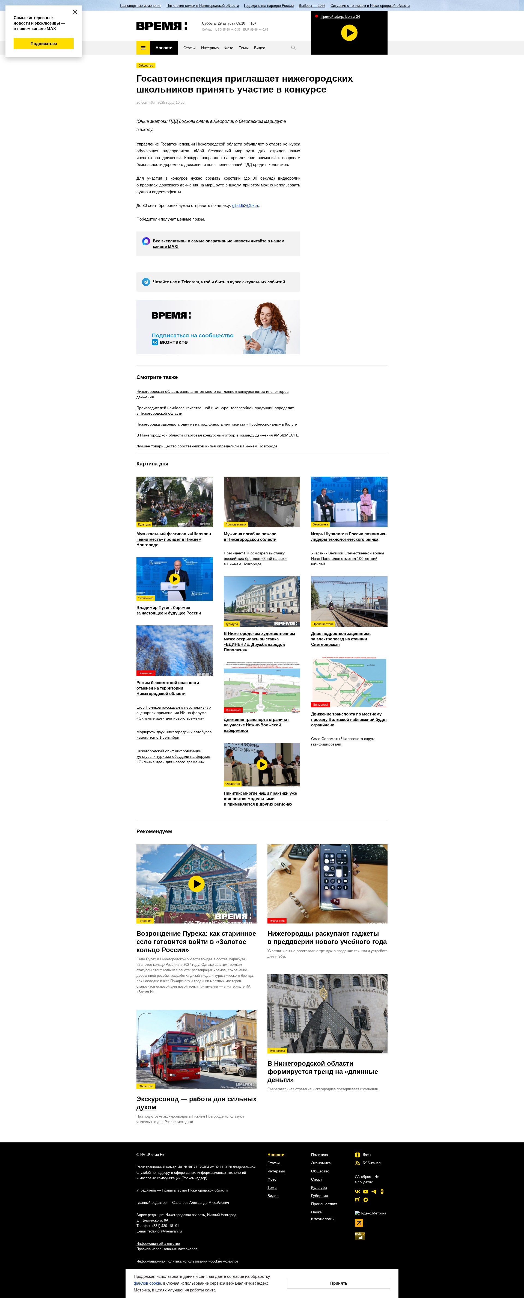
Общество (146, 65)
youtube (365, 1191)
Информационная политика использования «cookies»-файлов (187, 1261)
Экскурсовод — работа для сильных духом (196, 1098)
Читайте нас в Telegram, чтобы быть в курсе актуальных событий (219, 282)
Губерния (319, 1195)
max (365, 1199)
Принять (338, 1283)
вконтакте (357, 1191)
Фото (271, 1179)
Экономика (321, 1163)
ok (382, 1191)
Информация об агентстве (158, 1243)
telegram (374, 1191)
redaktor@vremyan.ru (165, 1231)
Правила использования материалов (166, 1249)
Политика (319, 1155)
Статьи (273, 1163)
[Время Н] (161, 26)
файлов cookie (147, 1283)
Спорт (316, 1179)
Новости (275, 1154)
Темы (272, 1187)
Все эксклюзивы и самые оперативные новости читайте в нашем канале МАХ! (218, 244)
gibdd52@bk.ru (245, 205)
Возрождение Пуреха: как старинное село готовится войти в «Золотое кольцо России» (196, 936)
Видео (273, 1195)
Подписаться (44, 43)
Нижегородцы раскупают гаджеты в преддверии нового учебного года (327, 932)
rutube (357, 1199)
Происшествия (324, 1204)
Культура (319, 1187)
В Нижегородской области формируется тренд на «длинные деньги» (322, 1066)
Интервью (276, 1171)
